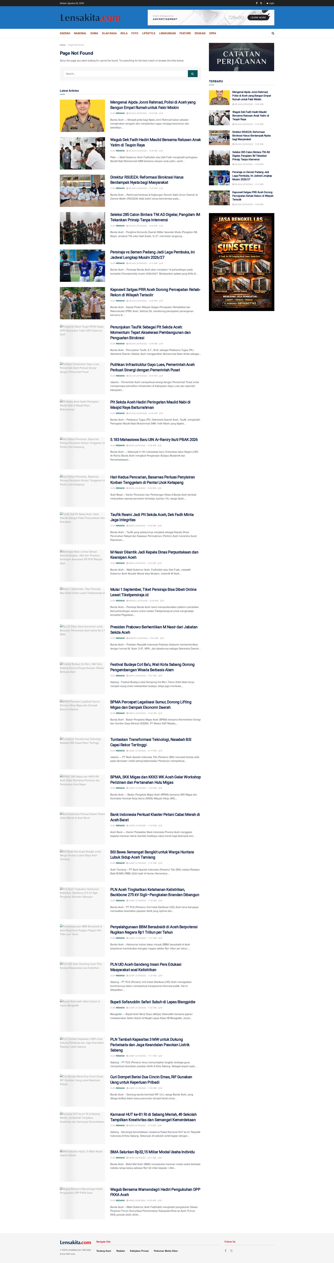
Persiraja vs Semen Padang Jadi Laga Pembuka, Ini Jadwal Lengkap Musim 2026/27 (252, 176)
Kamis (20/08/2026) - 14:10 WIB (142, 1125)
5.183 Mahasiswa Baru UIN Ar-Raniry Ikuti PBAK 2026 (154, 439)
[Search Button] (273, 33)
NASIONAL (80, 33)
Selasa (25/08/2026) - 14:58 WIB (142, 225)
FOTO (134, 33)
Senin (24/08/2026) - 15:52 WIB (142, 488)
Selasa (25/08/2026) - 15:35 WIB (142, 188)
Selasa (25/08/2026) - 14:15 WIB (142, 263)
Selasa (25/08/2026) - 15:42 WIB (142, 113)
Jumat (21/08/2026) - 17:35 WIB (142, 900)
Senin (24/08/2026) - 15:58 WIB (142, 445)
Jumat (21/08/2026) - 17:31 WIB (142, 938)
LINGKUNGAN (167, 33)
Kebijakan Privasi (139, 1250)
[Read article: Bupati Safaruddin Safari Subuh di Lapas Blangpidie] (82, 1015)
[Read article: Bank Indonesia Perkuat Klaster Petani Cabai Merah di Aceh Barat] (82, 828)
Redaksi (120, 113)
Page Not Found (76, 44)
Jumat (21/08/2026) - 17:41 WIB (142, 863)
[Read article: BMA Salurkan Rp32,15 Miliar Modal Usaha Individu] (82, 1165)
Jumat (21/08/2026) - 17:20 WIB (142, 1007)
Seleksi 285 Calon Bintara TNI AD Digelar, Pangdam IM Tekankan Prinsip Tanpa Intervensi (251, 156)
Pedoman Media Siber (166, 1250)
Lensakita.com (74, 1249)
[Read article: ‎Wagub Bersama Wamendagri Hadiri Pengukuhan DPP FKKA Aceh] (82, 1203)
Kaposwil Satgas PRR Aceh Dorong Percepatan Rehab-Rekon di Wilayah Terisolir (252, 196)
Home (63, 44)
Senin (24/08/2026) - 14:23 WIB (142, 563)
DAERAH (65, 33)
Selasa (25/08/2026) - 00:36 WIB (142, 413)
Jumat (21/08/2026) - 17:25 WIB (142, 975)
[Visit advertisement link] (211, 17)
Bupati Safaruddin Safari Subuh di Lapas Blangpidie (152, 1002)
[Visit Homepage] (90, 17)
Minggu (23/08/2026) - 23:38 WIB (143, 600)
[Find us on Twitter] (261, 3)
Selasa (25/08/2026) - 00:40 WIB (142, 375)
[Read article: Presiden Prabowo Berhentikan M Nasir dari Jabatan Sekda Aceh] (82, 640)
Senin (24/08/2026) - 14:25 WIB (142, 525)
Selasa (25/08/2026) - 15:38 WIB (142, 150)
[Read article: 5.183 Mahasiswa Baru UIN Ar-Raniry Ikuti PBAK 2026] (82, 453)
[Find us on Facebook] (256, 3)
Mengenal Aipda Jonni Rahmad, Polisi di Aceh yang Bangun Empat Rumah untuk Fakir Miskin (251, 95)
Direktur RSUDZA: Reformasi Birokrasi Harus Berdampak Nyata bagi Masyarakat (251, 135)
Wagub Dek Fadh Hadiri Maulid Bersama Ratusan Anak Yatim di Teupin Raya (250, 115)
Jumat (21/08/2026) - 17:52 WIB (142, 787)
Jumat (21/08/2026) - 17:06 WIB (142, 1088)
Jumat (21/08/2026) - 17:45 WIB (142, 825)
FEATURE (185, 33)
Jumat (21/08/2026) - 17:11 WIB (142, 1055)
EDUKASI (200, 33)
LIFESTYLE (148, 33)
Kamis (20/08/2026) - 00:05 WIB (142, 1200)
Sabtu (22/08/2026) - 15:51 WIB (142, 675)
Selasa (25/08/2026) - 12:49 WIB (142, 300)
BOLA (124, 33)
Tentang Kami (103, 1250)
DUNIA (94, 33)
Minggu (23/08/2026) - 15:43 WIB (143, 638)
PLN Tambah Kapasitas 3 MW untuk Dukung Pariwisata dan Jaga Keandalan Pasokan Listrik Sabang (150, 1044)
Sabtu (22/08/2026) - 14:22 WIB (142, 713)
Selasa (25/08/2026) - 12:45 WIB (142, 343)
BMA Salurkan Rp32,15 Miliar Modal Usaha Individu (153, 1152)
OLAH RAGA (109, 33)
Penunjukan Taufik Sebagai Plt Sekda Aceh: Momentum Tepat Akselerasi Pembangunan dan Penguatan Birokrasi (150, 332)
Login (271, 3)
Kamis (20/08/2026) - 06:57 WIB (142, 1157)
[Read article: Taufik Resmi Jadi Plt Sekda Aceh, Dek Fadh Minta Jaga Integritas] (82, 528)
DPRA (212, 33)
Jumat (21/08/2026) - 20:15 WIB (142, 750)
